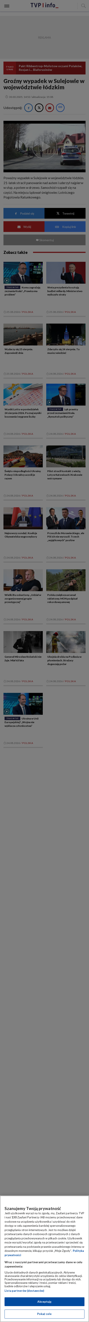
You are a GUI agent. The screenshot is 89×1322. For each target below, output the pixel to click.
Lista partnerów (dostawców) (24, 1290)
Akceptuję (44, 1301)
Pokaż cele (44, 1314)
